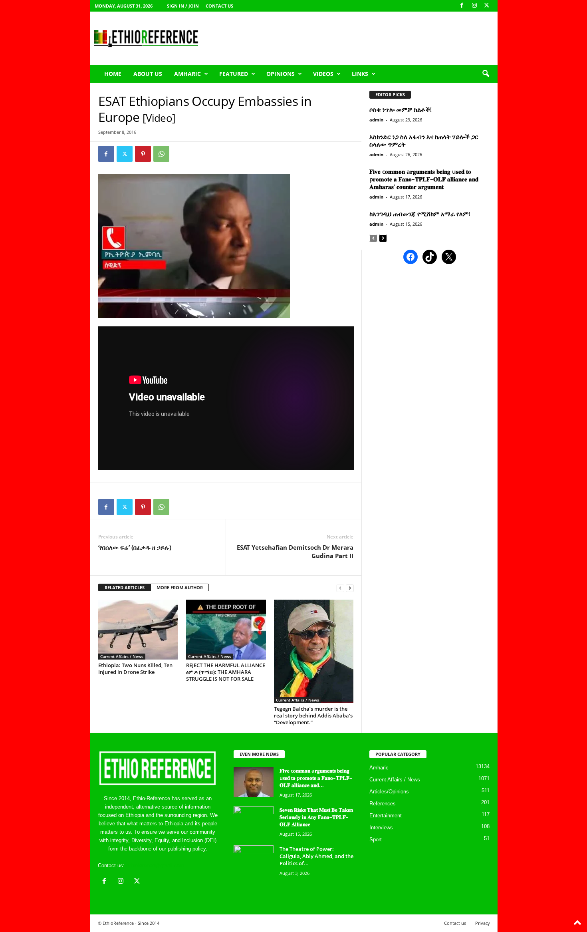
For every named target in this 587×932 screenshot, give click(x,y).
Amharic (187, 74)
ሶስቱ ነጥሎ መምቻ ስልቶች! (400, 109)
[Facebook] (462, 6)
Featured (233, 74)
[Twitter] (125, 154)
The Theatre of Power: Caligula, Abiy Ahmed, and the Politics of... (316, 856)
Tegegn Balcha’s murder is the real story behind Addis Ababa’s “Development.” (313, 715)
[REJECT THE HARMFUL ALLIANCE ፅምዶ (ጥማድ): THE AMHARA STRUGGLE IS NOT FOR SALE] (226, 630)
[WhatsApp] (161, 154)
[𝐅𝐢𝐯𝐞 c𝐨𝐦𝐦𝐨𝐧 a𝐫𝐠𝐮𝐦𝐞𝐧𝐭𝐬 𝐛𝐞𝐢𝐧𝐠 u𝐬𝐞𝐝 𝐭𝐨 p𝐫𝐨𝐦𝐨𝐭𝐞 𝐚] (254, 782)
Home (112, 74)
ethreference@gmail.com (155, 865)
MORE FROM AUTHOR (180, 587)
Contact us (219, 6)
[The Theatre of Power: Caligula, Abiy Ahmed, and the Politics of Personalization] (254, 860)
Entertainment (385, 816)
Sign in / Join (183, 6)
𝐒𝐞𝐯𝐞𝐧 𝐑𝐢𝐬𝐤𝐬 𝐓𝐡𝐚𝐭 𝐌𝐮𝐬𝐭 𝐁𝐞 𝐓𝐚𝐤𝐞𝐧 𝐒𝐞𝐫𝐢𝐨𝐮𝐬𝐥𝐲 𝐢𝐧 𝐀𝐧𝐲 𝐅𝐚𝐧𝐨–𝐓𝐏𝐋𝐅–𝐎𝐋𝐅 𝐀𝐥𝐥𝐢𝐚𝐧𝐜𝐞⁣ (316, 817)
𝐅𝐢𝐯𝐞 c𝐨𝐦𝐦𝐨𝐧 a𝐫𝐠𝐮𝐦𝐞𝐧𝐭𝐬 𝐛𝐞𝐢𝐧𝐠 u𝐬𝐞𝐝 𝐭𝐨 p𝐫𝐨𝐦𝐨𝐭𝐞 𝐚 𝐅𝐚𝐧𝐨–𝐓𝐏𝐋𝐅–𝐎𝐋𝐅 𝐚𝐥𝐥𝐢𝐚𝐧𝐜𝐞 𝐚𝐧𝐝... (316, 778)
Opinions (280, 74)
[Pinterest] (143, 154)
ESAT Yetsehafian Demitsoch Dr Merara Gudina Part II (295, 551)
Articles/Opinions (389, 792)
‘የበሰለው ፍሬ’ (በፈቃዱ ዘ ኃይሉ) (134, 547)
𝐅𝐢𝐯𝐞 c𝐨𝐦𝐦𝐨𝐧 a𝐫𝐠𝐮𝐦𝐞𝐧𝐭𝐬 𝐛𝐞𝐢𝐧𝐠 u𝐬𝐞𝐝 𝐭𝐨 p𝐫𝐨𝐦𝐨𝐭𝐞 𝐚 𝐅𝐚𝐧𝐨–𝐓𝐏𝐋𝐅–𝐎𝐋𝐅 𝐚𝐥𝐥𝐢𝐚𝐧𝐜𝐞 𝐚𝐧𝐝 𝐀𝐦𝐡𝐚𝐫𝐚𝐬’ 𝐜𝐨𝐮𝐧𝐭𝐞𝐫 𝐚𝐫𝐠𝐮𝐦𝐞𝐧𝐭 (423, 179)
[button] (485, 74)
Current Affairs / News (121, 656)
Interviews (381, 828)
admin (376, 120)
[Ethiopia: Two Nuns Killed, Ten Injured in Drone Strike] (138, 630)
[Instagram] (474, 6)
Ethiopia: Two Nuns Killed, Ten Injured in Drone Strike (135, 669)
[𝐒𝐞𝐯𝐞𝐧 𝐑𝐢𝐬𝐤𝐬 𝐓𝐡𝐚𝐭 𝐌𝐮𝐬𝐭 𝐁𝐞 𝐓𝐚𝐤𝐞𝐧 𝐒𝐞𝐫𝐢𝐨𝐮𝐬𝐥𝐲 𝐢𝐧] (254, 821)
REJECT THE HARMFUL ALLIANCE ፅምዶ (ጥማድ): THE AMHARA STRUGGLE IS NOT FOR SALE (225, 672)
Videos (323, 74)
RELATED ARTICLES (125, 587)
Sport (375, 840)
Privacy (482, 923)
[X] (487, 6)
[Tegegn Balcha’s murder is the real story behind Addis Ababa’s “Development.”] (314, 651)
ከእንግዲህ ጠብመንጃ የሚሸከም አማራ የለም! (419, 214)
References (382, 804)
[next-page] (350, 588)
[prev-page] (340, 588)
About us (147, 74)
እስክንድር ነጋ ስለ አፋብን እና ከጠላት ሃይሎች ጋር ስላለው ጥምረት (423, 140)
